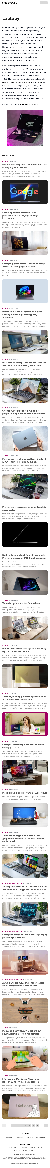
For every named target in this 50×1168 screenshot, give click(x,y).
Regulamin (17, 1150)
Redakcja (32, 1147)
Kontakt (40, 1147)
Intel (39, 72)
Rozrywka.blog (40, 1137)
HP (16, 82)
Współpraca (23, 1147)
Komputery (25, 104)
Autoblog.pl (20, 1137)
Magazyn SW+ (9, 1137)
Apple (39, 82)
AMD (8, 76)
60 (37, 1125)
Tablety (34, 104)
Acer (30, 82)
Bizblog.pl (30, 1137)
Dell (12, 82)
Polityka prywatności (29, 1150)
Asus (20, 82)
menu (44, 3)
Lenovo (5, 82)
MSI (25, 82)
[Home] (9, 3)
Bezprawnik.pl (25, 1140)
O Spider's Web (12, 1147)
